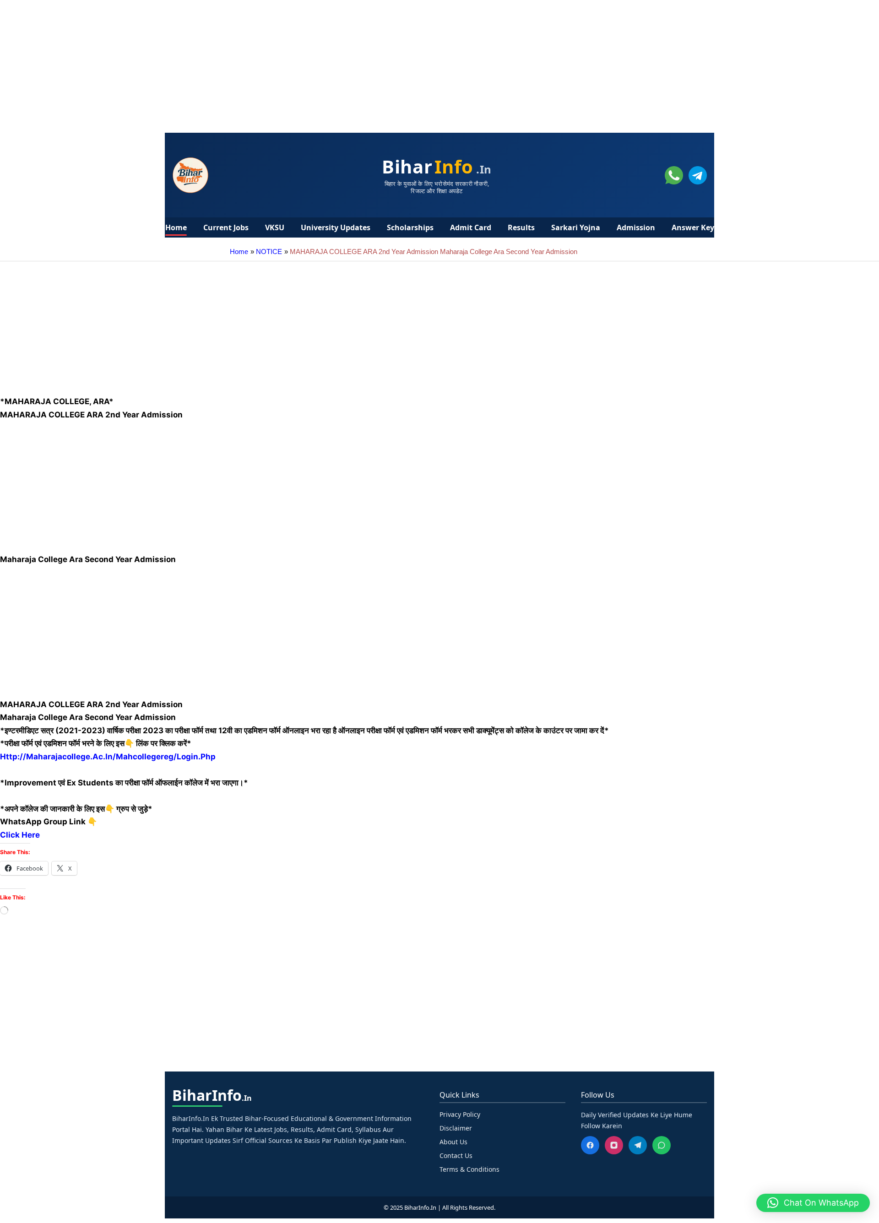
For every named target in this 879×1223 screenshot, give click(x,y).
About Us (453, 1141)
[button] (813, 1203)
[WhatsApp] (661, 1145)
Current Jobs (226, 227)
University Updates (335, 227)
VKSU (274, 227)
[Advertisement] (274, 64)
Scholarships (410, 227)
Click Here (21, 834)
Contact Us (456, 1155)
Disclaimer (456, 1128)
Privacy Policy (460, 1114)
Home (176, 227)
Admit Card (470, 227)
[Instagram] (614, 1145)
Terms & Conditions (469, 1169)
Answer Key (693, 227)
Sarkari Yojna (575, 227)
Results (521, 227)
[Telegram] (638, 1145)
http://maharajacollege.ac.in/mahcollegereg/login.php (108, 756)
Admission (636, 227)
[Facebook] (590, 1145)
